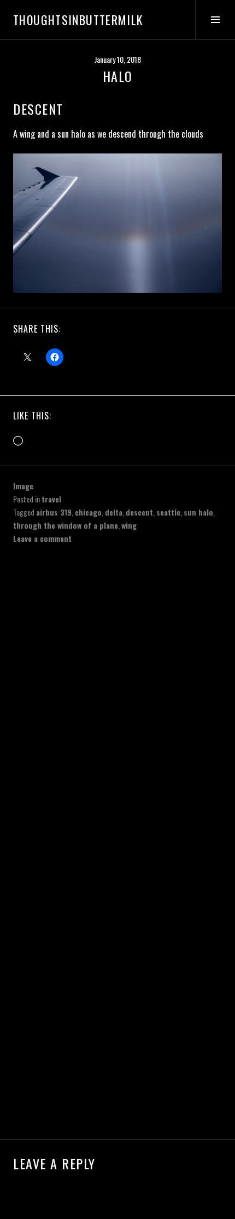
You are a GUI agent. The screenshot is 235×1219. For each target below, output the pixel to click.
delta (113, 512)
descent (139, 512)
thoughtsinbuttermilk (78, 19)
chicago (88, 512)
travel (51, 499)
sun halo (198, 512)
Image (23, 486)
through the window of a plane (65, 525)
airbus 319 (54, 512)
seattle (168, 512)
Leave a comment (42, 538)
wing (129, 525)
